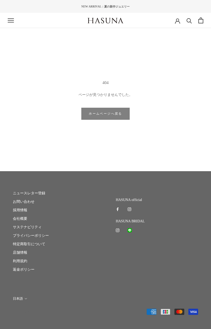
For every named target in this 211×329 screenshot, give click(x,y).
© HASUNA (21, 312)
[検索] (189, 20)
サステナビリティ (27, 227)
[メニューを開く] (11, 20)
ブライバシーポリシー (31, 235)
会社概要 (20, 219)
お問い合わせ (23, 202)
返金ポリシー (23, 269)
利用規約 (20, 261)
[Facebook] (117, 209)
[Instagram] (129, 209)
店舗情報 (20, 252)
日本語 (18, 298)
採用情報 (20, 210)
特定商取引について (29, 244)
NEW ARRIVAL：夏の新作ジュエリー (105, 6)
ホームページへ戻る (105, 113)
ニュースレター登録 (29, 193)
